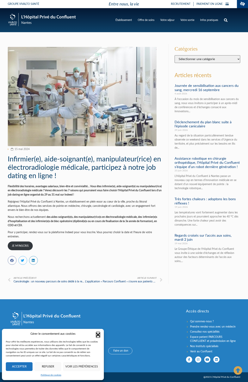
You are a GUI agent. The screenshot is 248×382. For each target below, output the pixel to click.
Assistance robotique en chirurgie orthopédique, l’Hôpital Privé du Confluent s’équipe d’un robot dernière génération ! (207, 163)
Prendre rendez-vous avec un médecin (213, 326)
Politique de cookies (51, 375)
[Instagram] (198, 359)
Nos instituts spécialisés (204, 346)
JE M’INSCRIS (20, 245)
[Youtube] (207, 359)
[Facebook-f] (189, 359)
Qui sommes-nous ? (202, 321)
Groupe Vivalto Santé (23, 4)
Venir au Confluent (201, 351)
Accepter (19, 366)
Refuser (48, 366)
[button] (242, 4)
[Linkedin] (216, 359)
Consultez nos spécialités (205, 331)
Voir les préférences (81, 366)
